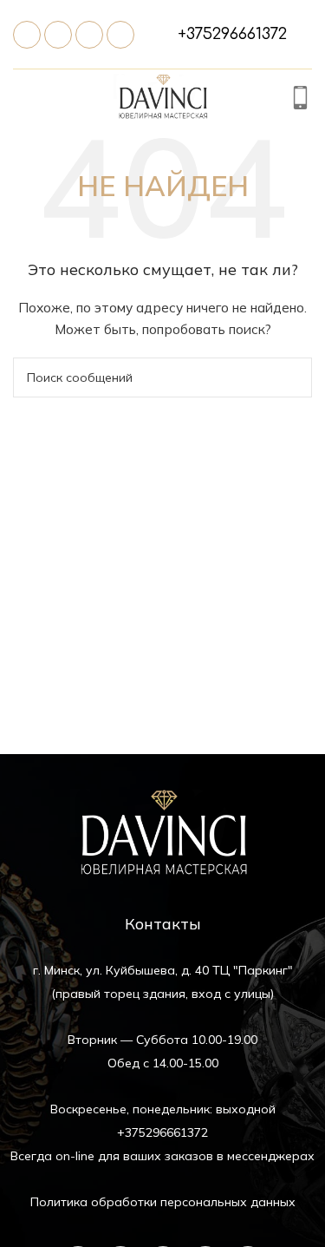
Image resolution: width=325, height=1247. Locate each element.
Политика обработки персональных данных (163, 1202)
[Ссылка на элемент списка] (232, 34)
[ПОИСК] (292, 377)
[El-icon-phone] (27, 35)
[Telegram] (58, 35)
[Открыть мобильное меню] (22, 99)
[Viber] (120, 35)
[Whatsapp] (89, 35)
